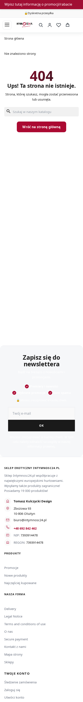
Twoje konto (17, 673)
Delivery (10, 609)
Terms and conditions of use (25, 624)
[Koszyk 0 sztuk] (76, 25)
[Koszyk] (67, 25)
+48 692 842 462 (25, 528)
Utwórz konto (14, 697)
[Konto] (49, 25)
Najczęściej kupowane (20, 583)
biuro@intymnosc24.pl (30, 520)
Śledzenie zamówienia (20, 682)
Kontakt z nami (15, 646)
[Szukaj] (40, 25)
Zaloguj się (12, 690)
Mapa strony (13, 654)
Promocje (11, 567)
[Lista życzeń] (58, 25)
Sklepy (9, 662)
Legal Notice (13, 616)
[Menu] (7, 25)
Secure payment (16, 639)
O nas (8, 631)
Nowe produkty (15, 575)
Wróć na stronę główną (41, 127)
